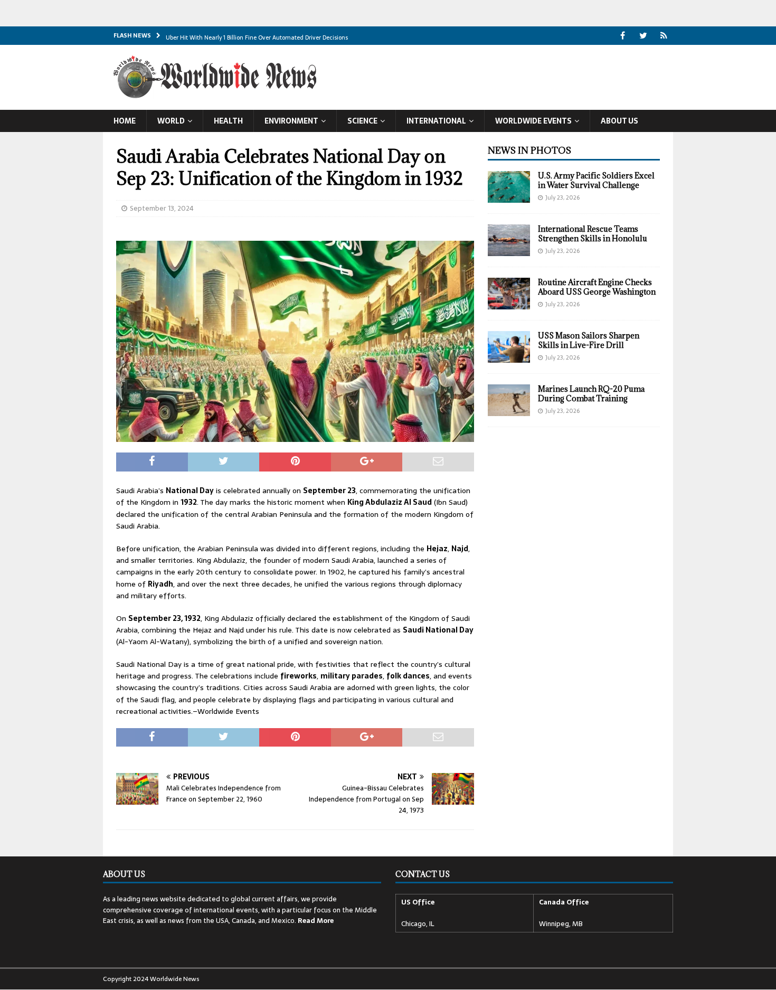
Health (228, 121)
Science (362, 121)
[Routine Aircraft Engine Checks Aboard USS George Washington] (509, 293)
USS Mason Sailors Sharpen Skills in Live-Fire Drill (588, 340)
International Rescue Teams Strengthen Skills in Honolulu (592, 233)
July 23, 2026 (562, 197)
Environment (291, 121)
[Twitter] (643, 35)
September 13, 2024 (162, 208)
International (436, 121)
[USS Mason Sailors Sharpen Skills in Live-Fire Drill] (509, 347)
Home (124, 121)
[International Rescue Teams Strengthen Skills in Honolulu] (509, 240)
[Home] (664, 35)
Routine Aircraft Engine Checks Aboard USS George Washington (597, 287)
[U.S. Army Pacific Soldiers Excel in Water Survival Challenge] (509, 187)
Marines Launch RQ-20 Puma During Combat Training (591, 393)
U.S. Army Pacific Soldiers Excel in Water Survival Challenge (596, 180)
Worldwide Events (533, 121)
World (171, 121)
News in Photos (529, 150)
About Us (619, 121)
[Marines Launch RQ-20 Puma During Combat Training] (509, 400)
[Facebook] (622, 35)
